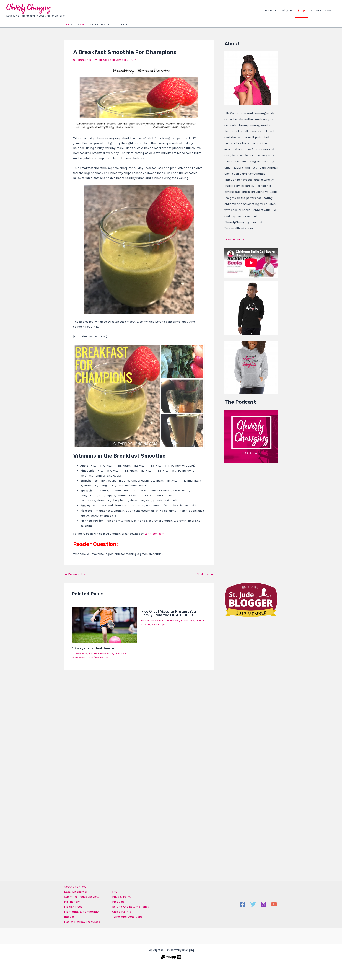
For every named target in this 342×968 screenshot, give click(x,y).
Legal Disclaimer (75, 891)
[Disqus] (139, 719)
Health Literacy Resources (82, 921)
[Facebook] (242, 904)
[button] (290, 10)
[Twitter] (253, 904)
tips (106, 657)
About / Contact (322, 10)
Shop (301, 10)
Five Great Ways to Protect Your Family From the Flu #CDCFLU (169, 613)
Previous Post (75, 574)
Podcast (270, 10)
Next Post (205, 574)
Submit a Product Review (81, 896)
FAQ (114, 891)
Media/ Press (73, 906)
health (99, 657)
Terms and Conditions (127, 916)
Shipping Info (121, 911)
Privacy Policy (121, 896)
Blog (285, 10)
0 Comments (82, 59)
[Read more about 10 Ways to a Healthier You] (104, 625)
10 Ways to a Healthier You (95, 648)
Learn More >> (234, 239)
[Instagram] (263, 904)
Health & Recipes (99, 653)
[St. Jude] (251, 599)
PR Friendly (72, 901)
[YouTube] (274, 904)
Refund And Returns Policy (130, 906)
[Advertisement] (251, 521)
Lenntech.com (154, 533)
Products (118, 901)
